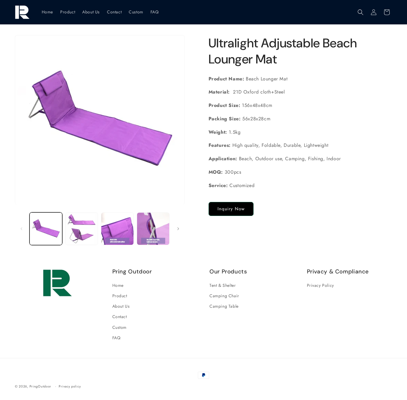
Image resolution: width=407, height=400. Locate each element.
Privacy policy (70, 386)
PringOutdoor (40, 386)
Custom (119, 327)
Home (118, 285)
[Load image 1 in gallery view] (45, 228)
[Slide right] (178, 228)
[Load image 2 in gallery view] (81, 228)
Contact (119, 317)
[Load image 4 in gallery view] (153, 228)
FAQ (116, 338)
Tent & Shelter (222, 285)
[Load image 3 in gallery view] (117, 228)
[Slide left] (21, 228)
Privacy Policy (320, 285)
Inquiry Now (231, 209)
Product (119, 296)
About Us (121, 306)
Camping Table (224, 306)
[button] (360, 12)
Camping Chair (224, 296)
